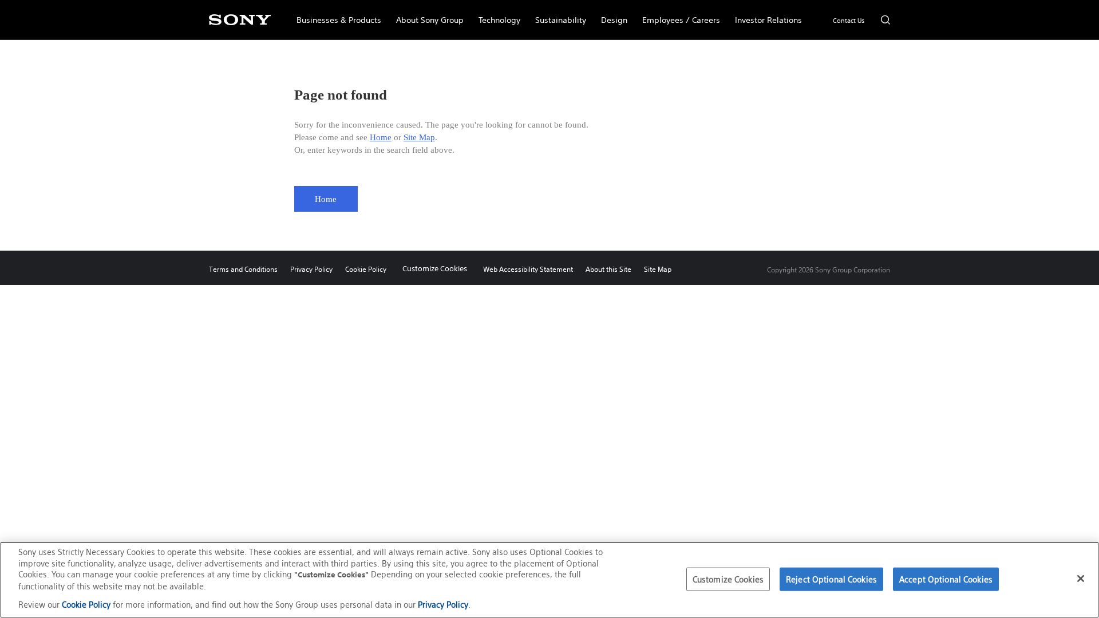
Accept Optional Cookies (946, 579)
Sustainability (557, 15)
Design (610, 15)
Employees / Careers (677, 15)
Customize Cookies (434, 269)
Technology (495, 15)
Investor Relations (765, 15)
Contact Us (848, 20)
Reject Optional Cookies (831, 579)
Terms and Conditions (243, 269)
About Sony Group (426, 15)
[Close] (1080, 578)
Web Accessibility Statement (528, 269)
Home (381, 137)
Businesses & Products (335, 15)
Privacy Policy (311, 269)
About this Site (608, 269)
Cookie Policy (365, 269)
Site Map (419, 137)
